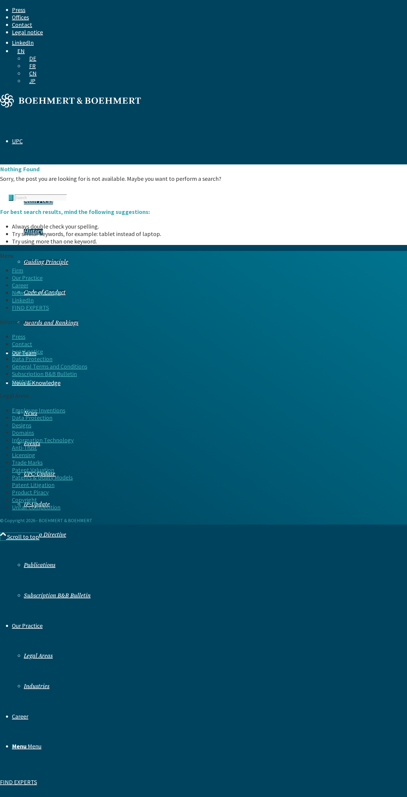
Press (18, 9)
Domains (23, 432)
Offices (20, 17)
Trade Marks (27, 462)
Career (20, 285)
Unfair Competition (36, 507)
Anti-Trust (24, 447)
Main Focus (38, 201)
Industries (36, 687)
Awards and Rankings (51, 323)
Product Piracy (30, 492)
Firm (17, 270)
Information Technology (43, 440)
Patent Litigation (33, 484)
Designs (21, 425)
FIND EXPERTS (18, 782)
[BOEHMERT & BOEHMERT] (70, 105)
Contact (22, 24)
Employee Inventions (38, 410)
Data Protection (32, 359)
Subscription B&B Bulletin (57, 596)
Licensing (23, 455)
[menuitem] (192, 9)
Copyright (24, 499)
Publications (39, 565)
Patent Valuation (33, 470)
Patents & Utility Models (42, 477)
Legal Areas (38, 656)
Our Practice (27, 277)
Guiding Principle (46, 262)
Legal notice (27, 32)
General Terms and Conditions (49, 366)
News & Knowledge (36, 292)
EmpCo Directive (45, 535)
